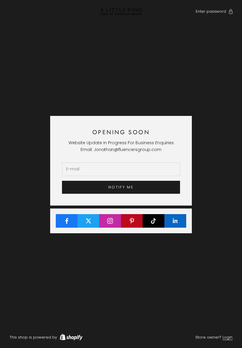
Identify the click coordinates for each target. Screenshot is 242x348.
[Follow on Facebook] (67, 220)
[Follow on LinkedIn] (175, 220)
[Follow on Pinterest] (132, 220)
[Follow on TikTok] (153, 220)
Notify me (121, 187)
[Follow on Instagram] (110, 220)
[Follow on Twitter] (88, 220)
